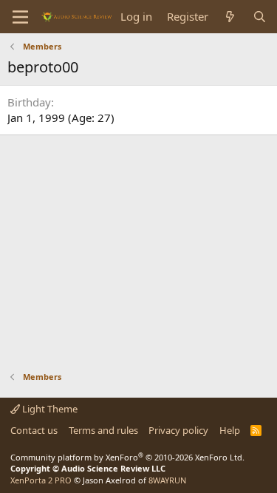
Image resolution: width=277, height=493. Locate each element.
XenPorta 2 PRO (41, 480)
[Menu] (20, 17)
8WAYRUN (167, 480)
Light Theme (49, 408)
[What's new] (230, 16)
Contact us (34, 430)
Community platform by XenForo (127, 457)
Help (229, 430)
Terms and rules (103, 430)
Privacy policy (178, 430)
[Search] (259, 16)
